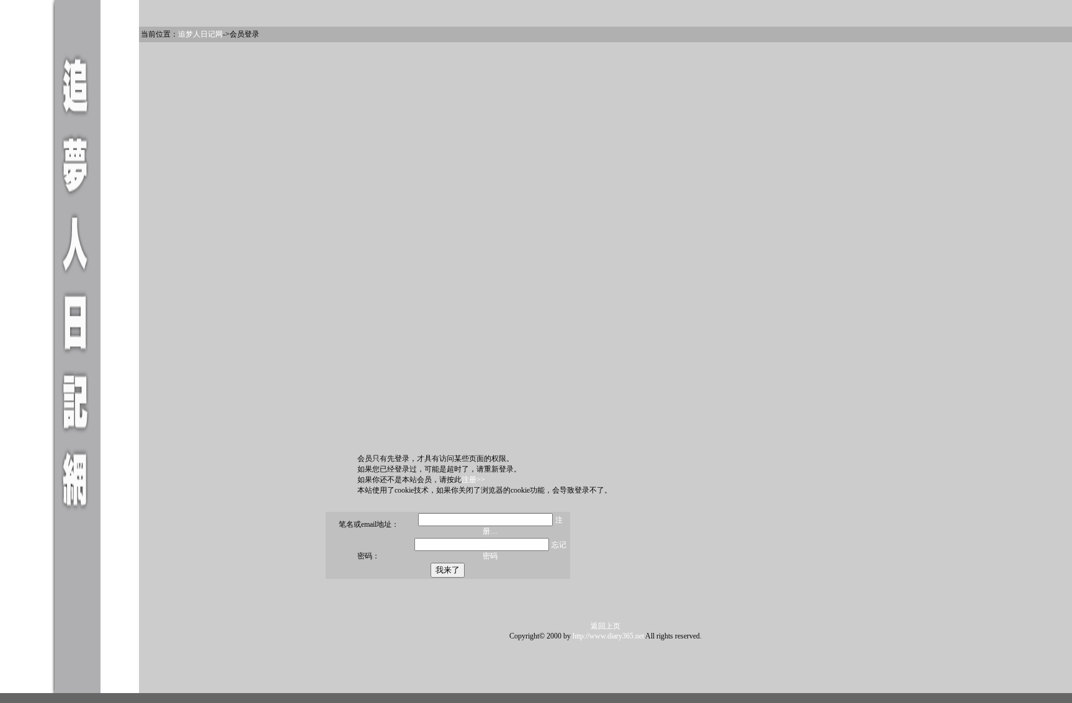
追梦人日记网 (200, 34)
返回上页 (605, 626)
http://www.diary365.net (608, 636)
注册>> (473, 479)
